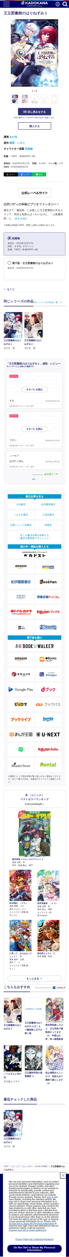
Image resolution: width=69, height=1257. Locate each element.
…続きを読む (20, 218)
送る (41, 174)
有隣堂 (48, 525)
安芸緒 (29, 148)
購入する (34, 126)
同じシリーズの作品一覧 (46, 302)
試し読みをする (37, 111)
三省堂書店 (48, 514)
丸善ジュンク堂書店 (21, 525)
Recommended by (43, 988)
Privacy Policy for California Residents (34, 1239)
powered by (38, 474)
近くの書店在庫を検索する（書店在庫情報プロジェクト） (34, 537)
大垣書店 (21, 504)
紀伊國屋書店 (48, 504)
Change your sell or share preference (27, 1230)
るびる (13, 136)
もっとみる (32, 978)
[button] (60, 101)
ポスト (12, 174)
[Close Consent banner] (63, 1175)
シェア (26, 174)
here (49, 1197)
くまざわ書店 (21, 514)
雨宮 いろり (17, 142)
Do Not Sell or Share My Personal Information (31, 1223)
